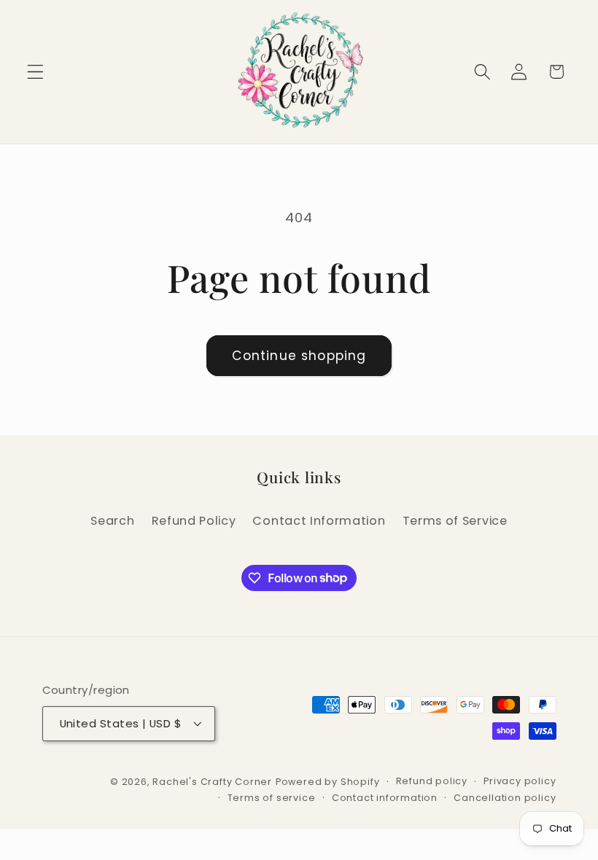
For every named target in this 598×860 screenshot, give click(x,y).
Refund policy (431, 781)
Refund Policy (194, 520)
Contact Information (318, 520)
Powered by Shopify (328, 781)
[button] (35, 71)
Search (112, 520)
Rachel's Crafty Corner (212, 781)
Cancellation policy (505, 797)
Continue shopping (299, 355)
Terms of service (272, 797)
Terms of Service (455, 520)
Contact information (385, 797)
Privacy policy (520, 781)
